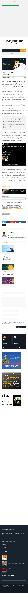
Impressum (4, 544)
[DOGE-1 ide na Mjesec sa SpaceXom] (14, 64)
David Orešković (6, 77)
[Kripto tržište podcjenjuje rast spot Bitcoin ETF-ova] (8, 268)
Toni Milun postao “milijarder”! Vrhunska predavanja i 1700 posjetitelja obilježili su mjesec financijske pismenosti (7, 257)
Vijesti (25, 77)
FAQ (17, 585)
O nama (3, 538)
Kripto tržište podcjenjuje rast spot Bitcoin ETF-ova (13, 3)
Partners (4, 586)
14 (25, 568)
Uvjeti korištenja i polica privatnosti (8, 541)
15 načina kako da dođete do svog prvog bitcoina (16, 564)
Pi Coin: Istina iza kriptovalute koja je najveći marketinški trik (8, 288)
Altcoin (14, 585)
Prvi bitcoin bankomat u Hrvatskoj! (15, 556)
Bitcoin (5, 340)
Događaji (9, 586)
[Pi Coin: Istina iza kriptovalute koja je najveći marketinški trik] (8, 281)
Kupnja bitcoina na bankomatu (14, 570)
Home (3, 585)
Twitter (5, 166)
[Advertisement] (14, 21)
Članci (7, 585)
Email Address (5, 196)
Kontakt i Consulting (5, 547)
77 (25, 555)
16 (25, 561)
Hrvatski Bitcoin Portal (14, 42)
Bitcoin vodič (21, 585)
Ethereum (16, 340)
